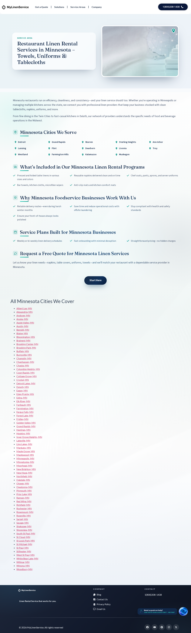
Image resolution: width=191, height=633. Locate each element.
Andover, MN (23, 315)
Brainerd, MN (23, 340)
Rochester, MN (24, 508)
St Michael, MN (24, 544)
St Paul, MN (22, 547)
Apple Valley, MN (25, 322)
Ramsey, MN (22, 497)
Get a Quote (41, 7)
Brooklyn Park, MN (26, 347)
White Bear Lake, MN (27, 558)
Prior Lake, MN (24, 494)
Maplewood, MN (25, 454)
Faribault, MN (23, 404)
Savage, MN (22, 522)
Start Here (95, 280)
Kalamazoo (91, 154)
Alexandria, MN (24, 311)
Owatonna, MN (24, 487)
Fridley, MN (22, 419)
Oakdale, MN (23, 479)
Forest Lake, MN (24, 415)
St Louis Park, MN (25, 540)
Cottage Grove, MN (26, 376)
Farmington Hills (60, 154)
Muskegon (124, 154)
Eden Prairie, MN (25, 394)
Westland (23, 154)
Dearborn (90, 148)
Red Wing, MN (23, 501)
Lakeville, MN (23, 440)
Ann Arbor (158, 142)
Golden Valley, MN (26, 422)
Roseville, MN (23, 515)
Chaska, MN (22, 365)
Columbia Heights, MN (28, 369)
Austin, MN (22, 326)
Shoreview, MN (24, 529)
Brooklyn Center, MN (27, 344)
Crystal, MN (22, 379)
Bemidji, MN (22, 329)
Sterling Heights (127, 142)
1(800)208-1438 (153, 594)
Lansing (22, 148)
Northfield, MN (24, 476)
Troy (155, 148)
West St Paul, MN (25, 554)
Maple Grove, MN (25, 451)
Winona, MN (23, 565)
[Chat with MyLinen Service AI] (183, 611)
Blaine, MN (22, 333)
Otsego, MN (22, 483)
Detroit (22, 142)
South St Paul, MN (25, 533)
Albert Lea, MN (24, 308)
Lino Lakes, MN (24, 444)
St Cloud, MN (23, 537)
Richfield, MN (23, 504)
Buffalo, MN (22, 351)
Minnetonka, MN (25, 462)
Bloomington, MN (25, 336)
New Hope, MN (24, 472)
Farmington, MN (24, 408)
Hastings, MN (23, 429)
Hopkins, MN (23, 433)
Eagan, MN (22, 390)
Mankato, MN (23, 447)
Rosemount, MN (24, 512)
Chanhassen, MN (25, 362)
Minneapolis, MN (25, 458)
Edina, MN (21, 397)
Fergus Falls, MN (24, 412)
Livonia (123, 148)
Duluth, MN (22, 387)
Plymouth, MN (23, 490)
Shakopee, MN (23, 526)
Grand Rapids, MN (25, 426)
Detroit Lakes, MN (25, 383)
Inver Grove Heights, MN (29, 437)
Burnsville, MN (24, 354)
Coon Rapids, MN (25, 372)
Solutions (59, 7)
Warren (89, 142)
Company (97, 7)
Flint (54, 148)
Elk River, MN (23, 401)
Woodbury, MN (24, 569)
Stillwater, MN (23, 551)
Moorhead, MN (24, 465)
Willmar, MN (22, 562)
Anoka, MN (22, 319)
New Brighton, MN (26, 469)
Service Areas (77, 7)
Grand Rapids (58, 142)
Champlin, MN (23, 358)
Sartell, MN (22, 519)
